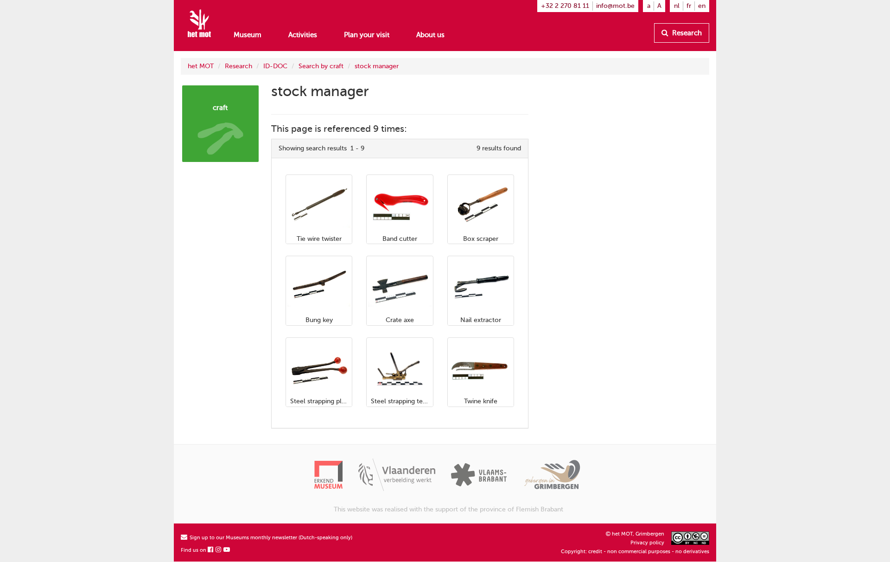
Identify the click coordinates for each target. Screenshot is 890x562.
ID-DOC (275, 66)
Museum (247, 35)
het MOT (201, 66)
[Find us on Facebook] (211, 550)
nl (677, 5)
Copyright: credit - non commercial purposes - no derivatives (635, 552)
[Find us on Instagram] (219, 550)
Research (686, 33)
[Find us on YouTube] (227, 550)
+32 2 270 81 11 (565, 5)
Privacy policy (647, 543)
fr (689, 5)
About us (430, 35)
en (702, 5)
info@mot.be (615, 5)
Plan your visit (366, 35)
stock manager (377, 66)
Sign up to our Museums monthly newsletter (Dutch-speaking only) (270, 538)
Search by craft (321, 66)
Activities (302, 35)
